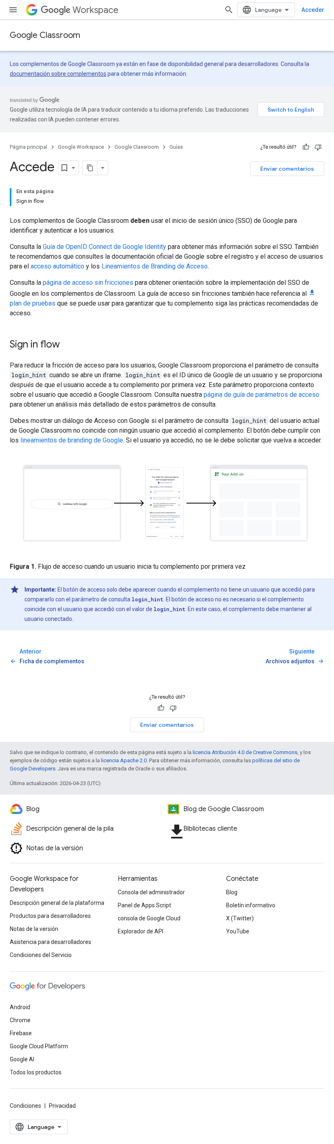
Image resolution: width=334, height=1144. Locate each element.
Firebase (21, 1033)
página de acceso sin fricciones (88, 282)
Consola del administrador (151, 892)
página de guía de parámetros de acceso (261, 394)
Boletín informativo (250, 905)
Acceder (312, 10)
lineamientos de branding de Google (71, 440)
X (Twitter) (240, 918)
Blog (231, 892)
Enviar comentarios (287, 168)
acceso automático (57, 266)
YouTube (237, 931)
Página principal (28, 147)
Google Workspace (81, 147)
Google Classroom (45, 35)
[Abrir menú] (13, 10)
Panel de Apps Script (144, 905)
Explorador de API (140, 931)
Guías (176, 147)
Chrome (20, 1020)
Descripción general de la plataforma (57, 903)
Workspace (96, 9)
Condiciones (25, 1105)
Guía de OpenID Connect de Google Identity (104, 247)
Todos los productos (36, 1072)
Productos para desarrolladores (50, 916)
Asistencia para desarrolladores (50, 942)
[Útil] (306, 147)
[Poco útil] (318, 147)
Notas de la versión (34, 929)
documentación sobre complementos (58, 73)
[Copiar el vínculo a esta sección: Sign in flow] (68, 345)
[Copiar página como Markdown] (90, 168)
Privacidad (62, 1105)
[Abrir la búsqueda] (229, 10)
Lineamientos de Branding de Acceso (154, 266)
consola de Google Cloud (149, 918)
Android (20, 1007)
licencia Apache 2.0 (124, 760)
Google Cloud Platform (39, 1046)
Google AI (22, 1059)
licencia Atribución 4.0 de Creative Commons (245, 752)
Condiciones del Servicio (41, 955)
